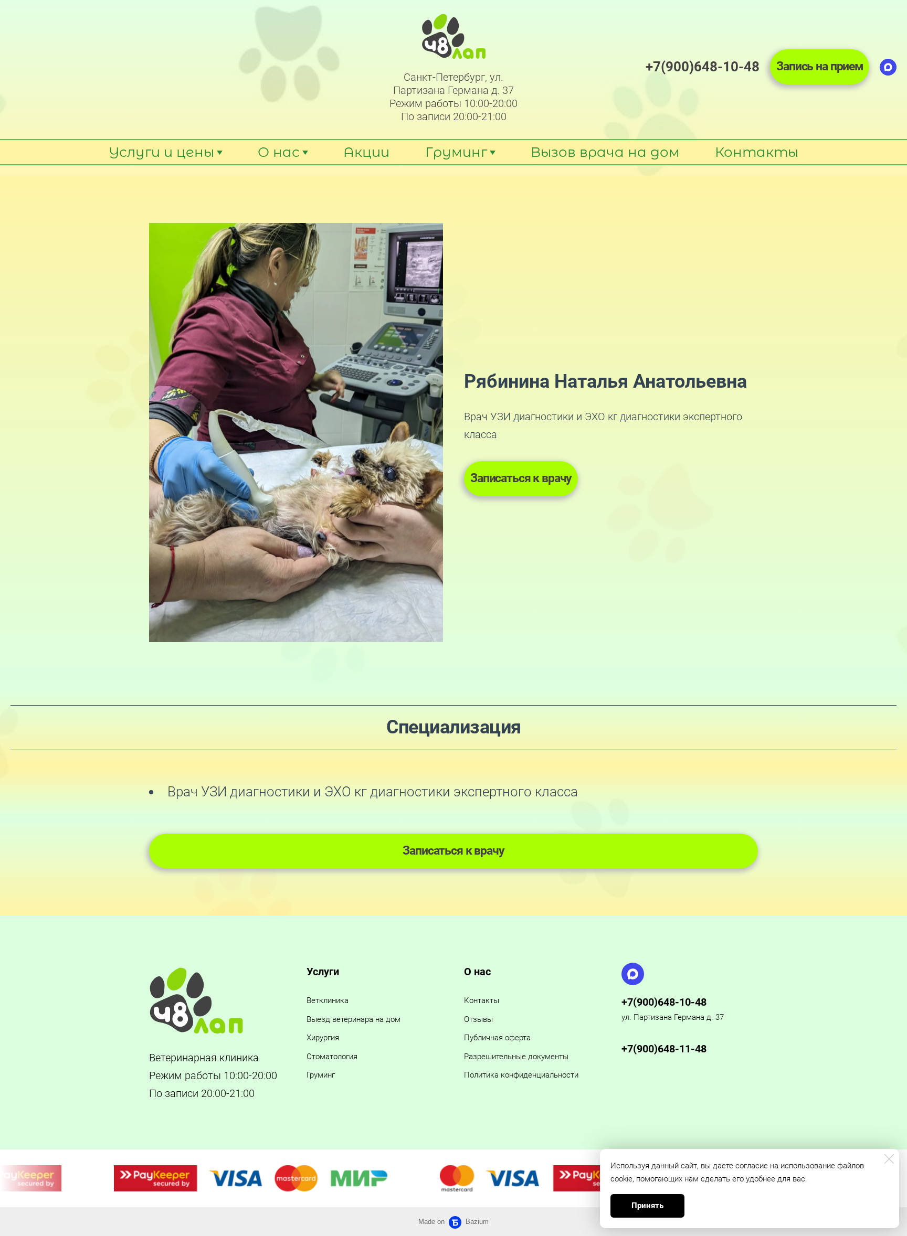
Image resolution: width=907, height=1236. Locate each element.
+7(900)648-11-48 (663, 1048)
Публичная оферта (497, 1037)
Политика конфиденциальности (521, 1075)
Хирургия (323, 1037)
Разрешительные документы (516, 1056)
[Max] (888, 67)
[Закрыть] (889, 1159)
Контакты (481, 1000)
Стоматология (332, 1056)
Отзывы (478, 1019)
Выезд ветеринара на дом (353, 1019)
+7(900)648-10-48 (663, 1002)
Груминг (321, 1075)
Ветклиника (328, 1000)
